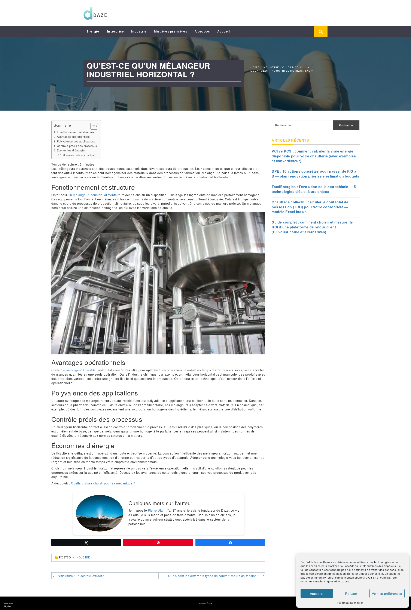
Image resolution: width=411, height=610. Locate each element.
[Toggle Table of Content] (92, 126)
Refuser (351, 593)
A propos (202, 31)
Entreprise (115, 31)
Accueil (223, 31)
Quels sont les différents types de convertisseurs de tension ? (213, 576)
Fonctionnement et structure (76, 132)
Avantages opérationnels (73, 137)
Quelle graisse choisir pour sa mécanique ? (103, 483)
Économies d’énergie (71, 150)
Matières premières (170, 31)
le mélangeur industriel (80, 370)
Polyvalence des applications (76, 141)
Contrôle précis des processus (77, 146)
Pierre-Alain (156, 510)
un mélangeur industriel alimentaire (94, 195)
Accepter (317, 593)
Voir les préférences (387, 593)
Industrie (138, 31)
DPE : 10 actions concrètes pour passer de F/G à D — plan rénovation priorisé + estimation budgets (315, 174)
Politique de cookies (350, 602)
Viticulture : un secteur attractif (81, 576)
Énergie (93, 31)
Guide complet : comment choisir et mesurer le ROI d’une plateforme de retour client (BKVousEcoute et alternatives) (312, 227)
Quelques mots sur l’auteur (79, 155)
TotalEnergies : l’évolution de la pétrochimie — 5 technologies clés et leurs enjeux (314, 189)
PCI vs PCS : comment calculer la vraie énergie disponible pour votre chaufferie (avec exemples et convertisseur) (314, 156)
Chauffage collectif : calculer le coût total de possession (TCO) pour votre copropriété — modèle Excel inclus (310, 207)
